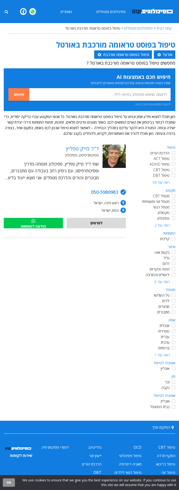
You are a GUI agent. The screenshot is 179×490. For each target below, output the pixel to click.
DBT (97, 472)
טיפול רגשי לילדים (127, 472)
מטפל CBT (161, 195)
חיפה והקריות (159, 269)
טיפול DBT (161, 175)
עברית (165, 336)
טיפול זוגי (168, 472)
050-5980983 (104, 192)
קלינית (164, 238)
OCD (137, 447)
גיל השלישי (161, 295)
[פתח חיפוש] (6, 11)
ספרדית (163, 331)
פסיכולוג (163, 218)
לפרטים (96, 223)
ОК (9, 482)
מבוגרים (163, 306)
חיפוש (19, 94)
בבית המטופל (159, 406)
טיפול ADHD (159, 164)
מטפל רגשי (161, 207)
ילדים (165, 300)
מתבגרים (163, 312)
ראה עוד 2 (162, 225)
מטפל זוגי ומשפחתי (155, 201)
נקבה (165, 387)
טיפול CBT (161, 169)
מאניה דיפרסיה (130, 464)
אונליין (165, 368)
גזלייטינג (94, 447)
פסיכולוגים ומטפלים (111, 11)
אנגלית (164, 325)
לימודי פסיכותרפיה (55, 447)
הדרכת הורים (160, 153)
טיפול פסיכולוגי (130, 455)
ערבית (165, 342)
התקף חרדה (166, 455)
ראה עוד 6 (162, 281)
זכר (167, 382)
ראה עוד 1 (162, 355)
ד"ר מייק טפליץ (82, 148)
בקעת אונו (162, 252)
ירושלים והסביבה (157, 274)
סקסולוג (163, 212)
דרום (166, 263)
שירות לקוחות (21, 455)
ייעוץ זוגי (95, 455)
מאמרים (66, 11)
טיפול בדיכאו (165, 464)
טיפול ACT (161, 158)
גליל (166, 258)
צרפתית (163, 348)
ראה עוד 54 (161, 182)
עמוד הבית (164, 28)
